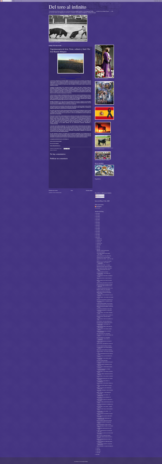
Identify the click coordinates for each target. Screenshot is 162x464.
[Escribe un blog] (65, 148)
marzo (98, 449)
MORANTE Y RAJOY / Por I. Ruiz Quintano (103, 289)
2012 (97, 234)
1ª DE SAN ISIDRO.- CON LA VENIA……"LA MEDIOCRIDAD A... (103, 411)
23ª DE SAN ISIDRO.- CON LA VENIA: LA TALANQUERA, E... (103, 263)
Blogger (86, 461)
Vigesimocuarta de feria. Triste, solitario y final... (104, 255)
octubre (98, 241)
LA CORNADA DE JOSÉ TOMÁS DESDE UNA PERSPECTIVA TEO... (104, 418)
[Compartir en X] (66, 148)
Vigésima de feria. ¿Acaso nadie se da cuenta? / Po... (105, 282)
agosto (98, 244)
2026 (97, 213)
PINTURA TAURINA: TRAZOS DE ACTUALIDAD (104, 420)
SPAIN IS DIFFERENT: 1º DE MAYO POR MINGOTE (105, 446)
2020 (97, 222)
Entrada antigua (89, 190)
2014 (97, 231)
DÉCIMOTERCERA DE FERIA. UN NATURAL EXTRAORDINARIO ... (104, 331)
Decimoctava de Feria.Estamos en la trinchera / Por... (105, 299)
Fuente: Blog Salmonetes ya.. (55, 145)
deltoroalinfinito (99, 206)
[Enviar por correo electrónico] (64, 148)
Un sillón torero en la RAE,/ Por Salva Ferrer (103, 291)
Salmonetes (55, 150)
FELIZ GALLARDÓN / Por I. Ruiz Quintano (103, 337)
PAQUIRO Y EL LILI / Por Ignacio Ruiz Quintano (104, 261)
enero (98, 452)
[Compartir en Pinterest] (69, 148)
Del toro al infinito (67, 6)
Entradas (97, 195)
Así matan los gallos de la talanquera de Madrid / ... (104, 345)
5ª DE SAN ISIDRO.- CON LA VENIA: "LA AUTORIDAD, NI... (103, 381)
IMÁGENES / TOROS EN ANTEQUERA (103, 250)
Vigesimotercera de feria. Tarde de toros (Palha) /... (104, 266)
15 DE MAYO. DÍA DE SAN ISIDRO (102, 360)
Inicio (72, 190)
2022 (97, 219)
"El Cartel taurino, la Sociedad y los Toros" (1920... (104, 308)
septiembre (98, 243)
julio (97, 246)
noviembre (98, 240)
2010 (97, 237)
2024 (97, 216)
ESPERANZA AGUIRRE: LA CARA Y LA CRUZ (104, 424)
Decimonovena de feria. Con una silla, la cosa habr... (105, 284)
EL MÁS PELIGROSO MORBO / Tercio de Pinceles (105, 303)
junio (97, 247)
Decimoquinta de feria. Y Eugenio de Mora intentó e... (105, 322)
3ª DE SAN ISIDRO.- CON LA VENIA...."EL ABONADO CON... (103, 395)
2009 (97, 454)
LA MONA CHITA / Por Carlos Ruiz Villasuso (103, 257)
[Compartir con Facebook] (67, 148)
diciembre (98, 238)
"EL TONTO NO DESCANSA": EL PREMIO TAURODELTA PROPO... (103, 369)
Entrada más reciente (53, 190)
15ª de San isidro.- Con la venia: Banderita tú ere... (104, 321)
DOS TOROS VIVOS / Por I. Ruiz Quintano (103, 333)
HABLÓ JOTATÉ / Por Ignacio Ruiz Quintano (103, 435)
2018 (97, 225)
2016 (97, 228)
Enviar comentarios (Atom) (57, 192)
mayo (98, 249)
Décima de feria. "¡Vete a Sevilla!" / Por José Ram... (104, 349)
